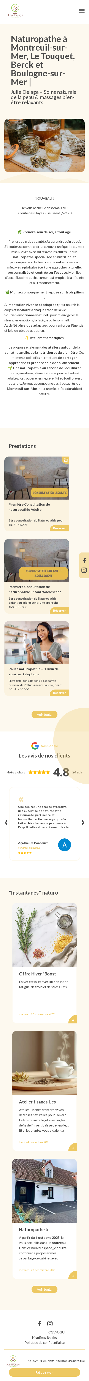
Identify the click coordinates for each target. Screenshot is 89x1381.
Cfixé (81, 1360)
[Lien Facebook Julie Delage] (84, 560)
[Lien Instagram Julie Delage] (84, 570)
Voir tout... (44, 714)
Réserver (44, 1372)
